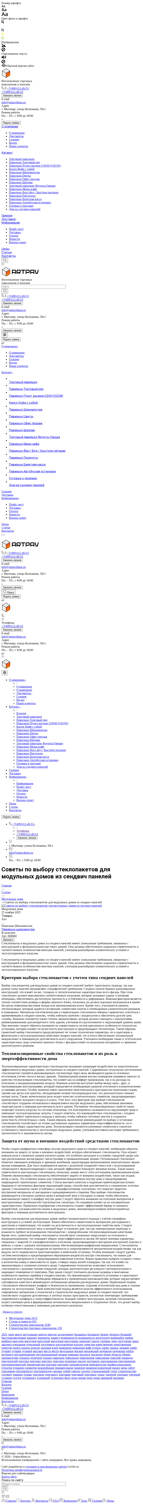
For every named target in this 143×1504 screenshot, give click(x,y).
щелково (118, 1377)
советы (75, 1371)
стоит (113, 1371)
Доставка (8, 219)
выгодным (71, 1341)
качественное (104, 1344)
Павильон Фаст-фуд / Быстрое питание (33, 192)
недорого (7, 1354)
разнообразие (45, 1367)
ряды (124, 1367)
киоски (35, 1347)
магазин (38, 1351)
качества (89, 1344)
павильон (59, 1357)
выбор (129, 1337)
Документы (16, 136)
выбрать (6, 1341)
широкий (106, 1377)
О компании (9, 126)
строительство (127, 1371)
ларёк (133, 1347)
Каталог (7, 152)
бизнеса (115, 1334)
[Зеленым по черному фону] (2, 38)
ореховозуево (9, 1357)
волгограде (103, 1337)
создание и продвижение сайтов (46, 1466)
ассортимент (66, 1334)
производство (98, 1364)
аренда (42, 1334)
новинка (73, 1354)
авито (18, 1334)
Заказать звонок (12, 95)
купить (96, 1347)
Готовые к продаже (21, 205)
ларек (105, 1347)
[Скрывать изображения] (3, 50)
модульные (67, 1351)
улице (101, 1374)
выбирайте (117, 1337)
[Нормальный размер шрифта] (4, 10)
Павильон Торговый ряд (24, 162)
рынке (116, 1367)
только (27, 1374)
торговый (77, 1374)
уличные (122, 1374)
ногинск (85, 1354)
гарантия (84, 1341)
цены (96, 1377)
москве (78, 1351)
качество (6, 1347)
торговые (65, 1374)
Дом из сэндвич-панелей (24, 209)
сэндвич (6, 1374)
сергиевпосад (24, 1371)
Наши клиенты (18, 146)
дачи (114, 1341)
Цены (5, 249)
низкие (62, 1354)
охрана (47, 1357)
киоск (17, 1347)
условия (6, 1377)
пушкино (19, 1367)
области (116, 1354)
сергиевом (8, 1371)
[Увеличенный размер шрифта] (4, 15)
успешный (43, 1377)
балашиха (80, 1334)
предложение (109, 1361)
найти (130, 1351)
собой (66, 1371)
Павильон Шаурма (21, 182)
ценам (82, 1377)
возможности (69, 1337)
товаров (18, 1374)
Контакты (8, 256)
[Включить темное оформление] (4, 334)
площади (127, 1357)
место (55, 1351)
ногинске (97, 1354)
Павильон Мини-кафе (23, 189)
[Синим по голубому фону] (2, 30)
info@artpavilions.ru (13, 102)
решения (91, 1367)
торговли (38, 1374)
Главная (6, 1381)
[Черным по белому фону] (2, 22)
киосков (46, 1347)
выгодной (43, 1341)
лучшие (16, 1351)
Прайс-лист (16, 229)
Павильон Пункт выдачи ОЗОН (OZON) (35, 165)
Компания (7, 1394)
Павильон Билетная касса (25, 199)
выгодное (30, 1341)
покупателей (9, 1361)
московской (91, 1351)
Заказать (8, 939)
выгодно (18, 1341)
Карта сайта (9, 1476)
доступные (124, 1341)
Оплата (13, 235)
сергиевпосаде (42, 1371)
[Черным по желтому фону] (2, 34)
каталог (79, 1344)
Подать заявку (11, 122)
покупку (47, 1361)
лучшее (6, 1351)
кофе (88, 1347)
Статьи (6, 252)
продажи (63, 1364)
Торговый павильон (21, 159)
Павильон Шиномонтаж (24, 172)
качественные (122, 1344)
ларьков (124, 1347)
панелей (115, 1357)
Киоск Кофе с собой (21, 169)
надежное (105, 1351)
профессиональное (119, 1364)
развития (31, 1367)
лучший (27, 1351)
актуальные (30, 1334)
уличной (110, 1374)
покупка (23, 1361)
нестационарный (47, 1354)
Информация (10, 222)
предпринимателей (13, 1364)
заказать (6, 1344)
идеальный (33, 1344)
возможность (86, 1337)
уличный (134, 1374)
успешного (29, 1377)
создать (85, 1371)
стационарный (100, 1371)
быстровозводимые (13, 1337)
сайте (131, 1367)
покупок (58, 1361)
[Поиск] (4, 260)
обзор (107, 1354)
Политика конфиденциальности (21, 1470)
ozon (11, 1334)
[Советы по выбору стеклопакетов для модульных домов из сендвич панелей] (51, 905)
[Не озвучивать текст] (3, 62)
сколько (57, 1371)
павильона (72, 1357)
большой (125, 1334)
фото (67, 1377)
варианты (44, 1337)
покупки (35, 1361)
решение (79, 1367)
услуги (16, 1377)
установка (57, 1377)
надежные (118, 1351)
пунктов (6, 1367)
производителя (78, 1364)
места (47, 1351)
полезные (71, 1361)
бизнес (104, 1334)
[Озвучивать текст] (3, 58)
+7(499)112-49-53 (18, 88)
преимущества (36, 1364)
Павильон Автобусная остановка (30, 202)
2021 (4, 1334)
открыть (24, 1357)
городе (95, 1341)
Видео (13, 142)
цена (74, 1377)
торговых (90, 1374)
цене (90, 1377)
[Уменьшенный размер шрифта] (3, 6)
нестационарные (24, 1354)
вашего (55, 1337)
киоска (25, 1347)
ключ (55, 1347)
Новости (14, 239)
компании (65, 1347)
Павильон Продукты (22, 195)
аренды (52, 1334)
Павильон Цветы (20, 175)
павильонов (87, 1357)
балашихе (93, 1334)
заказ (135, 1341)
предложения (126, 1361)
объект (126, 1354)
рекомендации (64, 1367)
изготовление (64, 1344)
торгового (51, 1374)
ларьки (114, 1347)
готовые (105, 1341)
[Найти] (4, 291)
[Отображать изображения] (3, 46)
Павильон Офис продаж (24, 179)
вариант (32, 1337)
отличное (36, 1357)
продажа (51, 1364)
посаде (81, 1361)
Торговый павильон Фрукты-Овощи (32, 185)
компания (78, 1347)
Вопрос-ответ (17, 242)
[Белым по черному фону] (2, 26)
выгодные (57, 1341)
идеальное (19, 1344)
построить (93, 1361)
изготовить (48, 1344)
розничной (104, 1367)
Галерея (14, 139)
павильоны (102, 1357)
